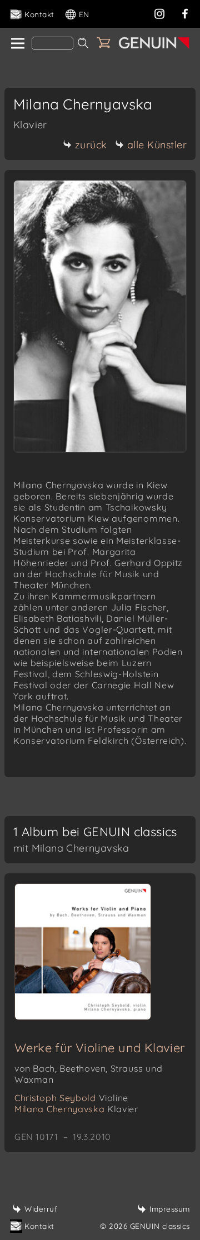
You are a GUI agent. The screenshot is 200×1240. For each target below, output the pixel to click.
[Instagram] (159, 12)
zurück (91, 144)
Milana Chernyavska (76, 1108)
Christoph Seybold (71, 1097)
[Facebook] (185, 12)
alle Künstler (157, 144)
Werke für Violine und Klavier (99, 1048)
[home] (17, 44)
